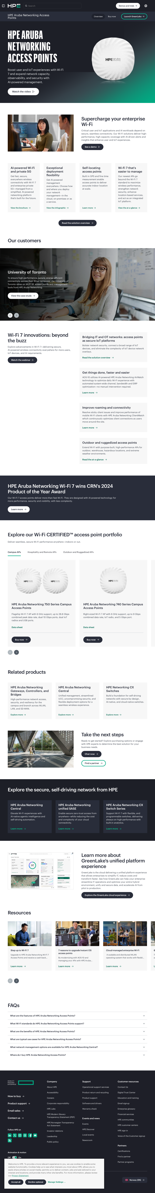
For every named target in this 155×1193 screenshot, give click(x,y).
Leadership (52, 1136)
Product (17, 1103)
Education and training (128, 1098)
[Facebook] (30, 1135)
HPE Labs (51, 1109)
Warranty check (89, 1109)
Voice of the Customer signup (131, 1136)
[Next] (16, 652)
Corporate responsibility (58, 1103)
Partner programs (126, 1162)
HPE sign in (123, 1130)
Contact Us (123, 1087)
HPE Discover (88, 1129)
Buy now (112, 16)
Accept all (15, 1182)
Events (85, 1124)
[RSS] (10, 1140)
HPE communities (126, 1119)
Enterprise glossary (126, 1109)
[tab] (14, 552)
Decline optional (35, 1182)
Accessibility (52, 1092)
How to (14, 1096)
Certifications (124, 1151)
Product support (89, 1098)
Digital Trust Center (126, 1092)
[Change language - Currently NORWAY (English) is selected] (146, 5)
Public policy (52, 1142)
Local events (88, 1135)
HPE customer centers (128, 1125)
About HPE (52, 1087)
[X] (15, 1135)
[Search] (26, 5)
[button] (3, 6)
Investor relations (55, 1131)
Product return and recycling (95, 1092)
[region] (77, 284)
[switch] (13, 1157)
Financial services (126, 1114)
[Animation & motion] (14, 1157)
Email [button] (14, 1110)
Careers (50, 1098)
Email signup (123, 1103)
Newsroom (87, 1140)
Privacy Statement (20, 1175)
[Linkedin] (10, 1135)
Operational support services (95, 1087)
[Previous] (10, 315)
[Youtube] (35, 1135)
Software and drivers (91, 1103)
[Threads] (25, 1135)
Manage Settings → (57, 1182)
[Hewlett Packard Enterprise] (14, 6)
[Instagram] (20, 1135)
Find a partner (124, 1156)
